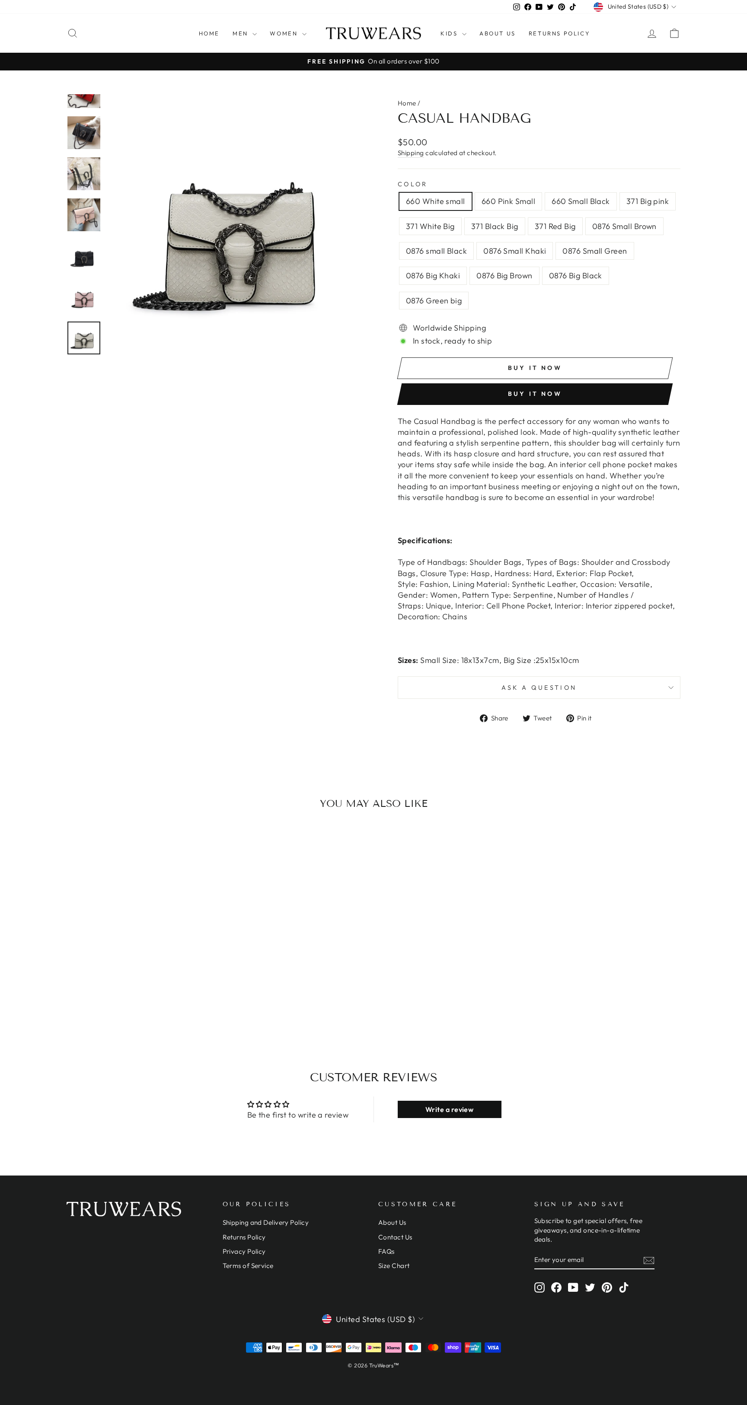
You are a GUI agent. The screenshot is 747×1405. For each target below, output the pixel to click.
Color (413, 184)
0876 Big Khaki (433, 275)
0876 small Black (436, 251)
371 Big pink (647, 201)
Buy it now (535, 394)
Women (285, 33)
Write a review (449, 1109)
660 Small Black (581, 201)
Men (241, 33)
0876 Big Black (575, 275)
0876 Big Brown (504, 275)
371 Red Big (555, 226)
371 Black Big (494, 226)
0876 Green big (434, 301)
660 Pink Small (508, 201)
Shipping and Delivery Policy (266, 1222)
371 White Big (430, 226)
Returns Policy (559, 33)
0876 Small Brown (624, 226)
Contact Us (395, 1237)
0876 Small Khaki (514, 251)
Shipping (411, 153)
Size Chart (394, 1266)
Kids (450, 33)
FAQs (386, 1251)
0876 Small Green (594, 251)
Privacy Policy (244, 1251)
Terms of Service (248, 1266)
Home (209, 33)
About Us (497, 33)
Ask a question (539, 687)
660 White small (435, 201)
